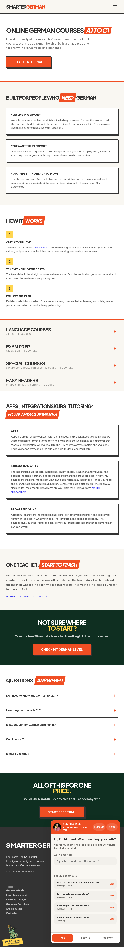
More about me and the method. (27, 596)
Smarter (25, 7)
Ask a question (63, 855)
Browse (85, 938)
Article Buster (14, 908)
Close (112, 827)
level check (41, 247)
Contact (108, 938)
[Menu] (115, 7)
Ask (63, 938)
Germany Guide (15, 890)
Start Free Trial (29, 62)
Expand (99, 827)
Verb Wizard (13, 913)
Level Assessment (16, 895)
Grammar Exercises (17, 904)
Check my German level (62, 649)
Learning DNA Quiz (17, 899)
